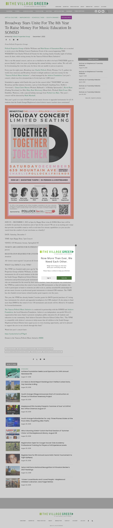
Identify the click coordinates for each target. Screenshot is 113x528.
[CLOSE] (76, 245)
